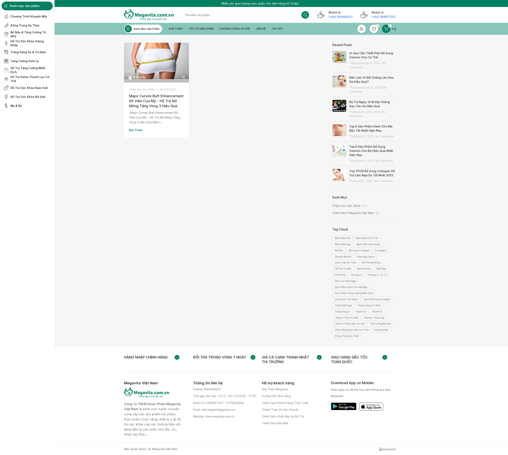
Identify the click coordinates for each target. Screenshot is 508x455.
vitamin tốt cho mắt (346, 317)
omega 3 (356, 274)
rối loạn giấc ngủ (345, 281)
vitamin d (360, 311)
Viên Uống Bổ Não (380, 323)
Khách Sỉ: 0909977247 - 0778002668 (218, 403)
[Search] (305, 15)
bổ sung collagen (359, 250)
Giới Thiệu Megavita (275, 389)
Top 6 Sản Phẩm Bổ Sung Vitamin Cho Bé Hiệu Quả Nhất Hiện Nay (371, 151)
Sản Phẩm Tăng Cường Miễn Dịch (354, 293)
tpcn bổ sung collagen (377, 299)
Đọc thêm (135, 130)
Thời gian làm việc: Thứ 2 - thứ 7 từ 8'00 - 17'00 (224, 396)
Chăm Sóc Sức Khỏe (141, 89)
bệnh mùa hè (342, 238)
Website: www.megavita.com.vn (213, 416)
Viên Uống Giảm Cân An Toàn (352, 329)
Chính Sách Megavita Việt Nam (353, 213)
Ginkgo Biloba (343, 256)
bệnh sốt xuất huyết (368, 244)
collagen (380, 250)
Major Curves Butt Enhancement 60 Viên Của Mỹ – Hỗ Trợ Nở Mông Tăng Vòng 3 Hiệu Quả (156, 101)
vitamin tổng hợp (374, 317)
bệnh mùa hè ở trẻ (367, 238)
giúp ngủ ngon (365, 256)
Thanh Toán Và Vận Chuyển (280, 409)
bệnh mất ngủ (343, 244)
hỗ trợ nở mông (371, 262)
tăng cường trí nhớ (368, 305)
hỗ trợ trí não (343, 268)
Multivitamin (364, 268)
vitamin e (377, 311)
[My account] (361, 29)
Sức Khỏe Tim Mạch (346, 299)
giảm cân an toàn (345, 262)
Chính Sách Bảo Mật (275, 423)
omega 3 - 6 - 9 (377, 274)
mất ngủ (381, 268)
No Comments (384, 136)
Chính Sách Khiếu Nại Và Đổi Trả (283, 416)
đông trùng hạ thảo (347, 336)
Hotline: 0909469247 (207, 389)
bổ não (339, 250)
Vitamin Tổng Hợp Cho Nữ (350, 323)
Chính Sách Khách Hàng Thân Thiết (285, 403)
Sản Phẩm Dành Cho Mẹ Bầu (351, 287)
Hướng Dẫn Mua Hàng (276, 396)
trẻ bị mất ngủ (343, 305)
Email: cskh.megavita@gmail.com (214, 409)
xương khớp (381, 329)
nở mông (340, 274)
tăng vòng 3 (342, 311)
